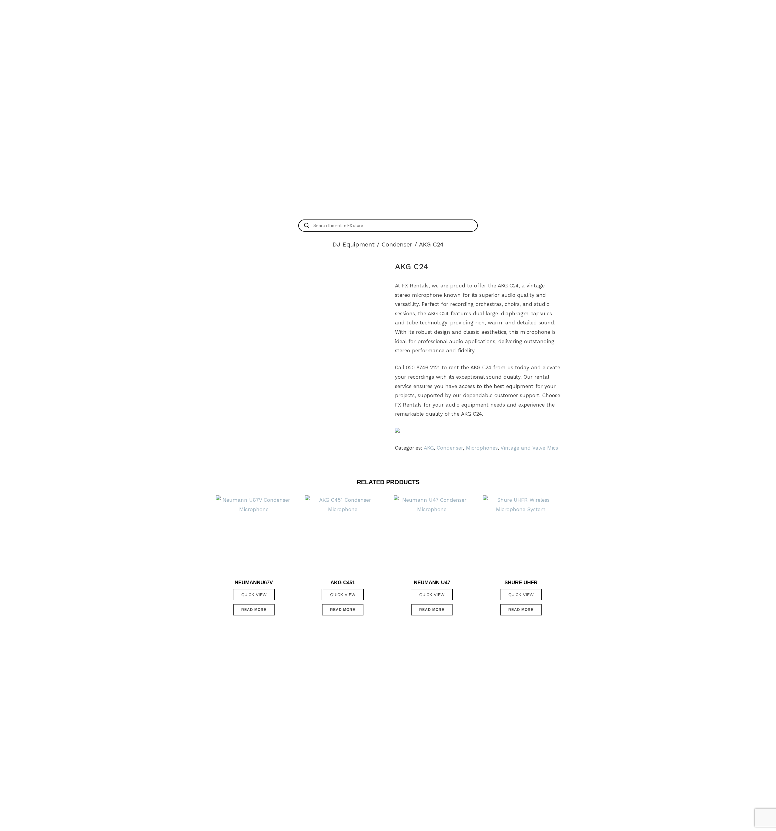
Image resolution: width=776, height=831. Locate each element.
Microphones (482, 448)
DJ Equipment (354, 244)
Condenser (397, 244)
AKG (429, 448)
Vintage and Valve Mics (529, 448)
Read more (253, 610)
